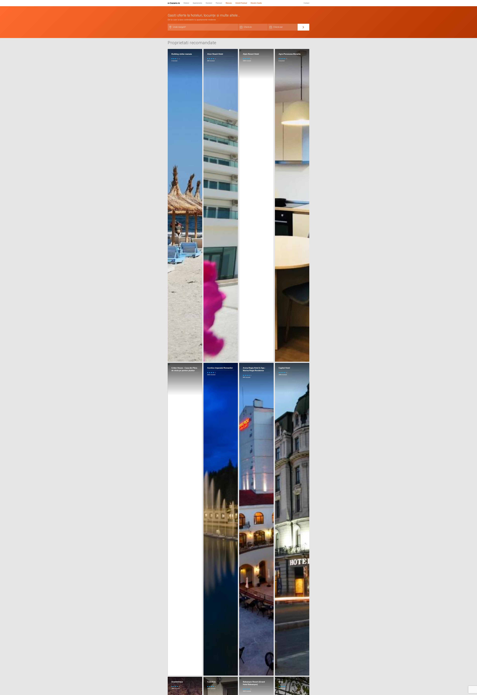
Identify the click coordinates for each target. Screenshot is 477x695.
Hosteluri (209, 3)
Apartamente (197, 3)
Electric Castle (256, 3)
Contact (306, 3)
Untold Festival (241, 3)
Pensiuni (219, 3)
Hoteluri (186, 3)
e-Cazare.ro (174, 3)
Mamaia (229, 3)
